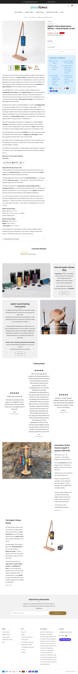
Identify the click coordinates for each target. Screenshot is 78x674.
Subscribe (57, 613)
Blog (62, 12)
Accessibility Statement (27, 647)
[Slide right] (41, 68)
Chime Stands (40, 12)
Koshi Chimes (18, 12)
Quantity (49, 41)
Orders (23, 634)
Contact (23, 652)
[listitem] (30, 2)
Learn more (64, 292)
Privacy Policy (24, 639)
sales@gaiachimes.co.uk (65, 632)
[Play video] (26, 460)
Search (23, 649)
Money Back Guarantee (27, 642)
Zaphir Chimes (29, 12)
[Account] (68, 5)
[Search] (75, 5)
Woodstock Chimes (52, 12)
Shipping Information (26, 644)
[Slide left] (6, 68)
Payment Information (27, 637)
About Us (23, 632)
